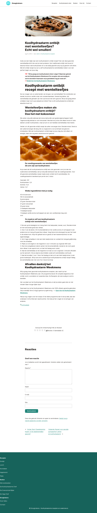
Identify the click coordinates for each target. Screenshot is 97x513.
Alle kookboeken (5, 483)
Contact (2, 504)
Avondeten (3, 468)
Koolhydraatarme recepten (48, 53)
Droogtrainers (17, 3)
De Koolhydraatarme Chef (8, 486)
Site (26, 402)
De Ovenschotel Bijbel (7, 490)
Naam (27, 387)
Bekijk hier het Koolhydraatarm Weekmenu (41, 81)
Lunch (2, 465)
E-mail (27, 394)
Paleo (1, 476)
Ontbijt (2, 461)
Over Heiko (3, 501)
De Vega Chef (4, 494)
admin (38, 53)
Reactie (28, 368)
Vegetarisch (4, 472)
